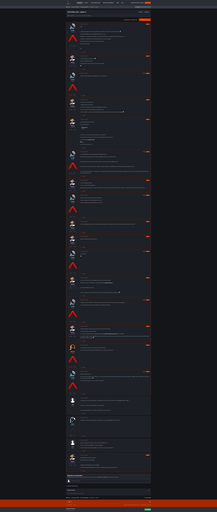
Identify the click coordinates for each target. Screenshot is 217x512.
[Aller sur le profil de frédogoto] (72, 58)
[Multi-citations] (81, 52)
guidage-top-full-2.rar (109, 282)
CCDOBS (73, 30)
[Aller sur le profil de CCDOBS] (68, 15)
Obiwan (72, 424)
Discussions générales (86, 15)
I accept (148, 509)
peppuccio (73, 351)
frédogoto (73, 62)
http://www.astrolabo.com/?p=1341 (110, 333)
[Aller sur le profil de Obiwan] (72, 419)
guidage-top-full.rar (91, 139)
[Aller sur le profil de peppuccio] (72, 347)
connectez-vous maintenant (102, 477)
